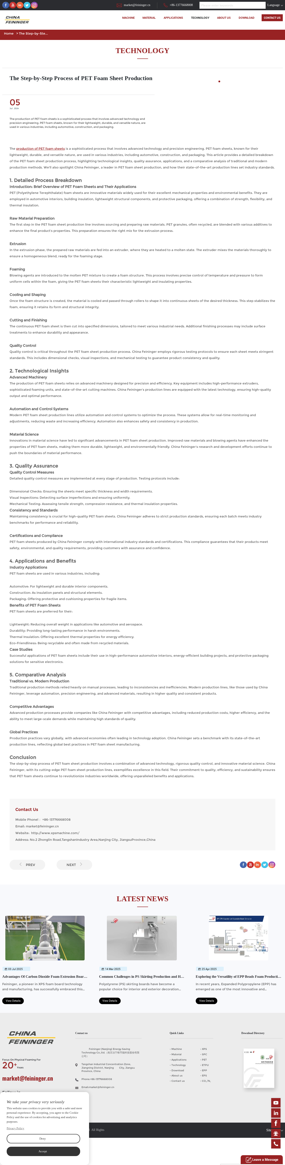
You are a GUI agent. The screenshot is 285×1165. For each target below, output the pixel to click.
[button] (219, 81)
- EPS (203, 1075)
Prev (30, 865)
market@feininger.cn (137, 5)
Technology (200, 17)
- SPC (203, 1054)
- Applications (178, 1059)
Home (9, 33)
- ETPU (204, 1065)
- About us (176, 1075)
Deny (42, 1138)
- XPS (203, 1049)
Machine (128, 17)
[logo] (16, 21)
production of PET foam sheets (40, 149)
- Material (175, 1054)
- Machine (176, 1049)
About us (224, 17)
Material (149, 17)
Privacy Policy (15, 1128)
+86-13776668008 (181, 5)
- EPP (203, 1070)
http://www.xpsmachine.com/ (55, 833)
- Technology (178, 1065)
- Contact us (177, 1081)
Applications (173, 17)
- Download (177, 1070)
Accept (43, 1151)
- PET (203, 1059)
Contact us (272, 17)
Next (71, 865)
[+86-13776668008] (276, 1143)
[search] (255, 5)
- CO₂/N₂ (205, 1081)
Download (246, 17)
